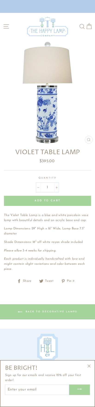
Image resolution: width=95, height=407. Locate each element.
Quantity (47, 178)
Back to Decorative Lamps (50, 311)
